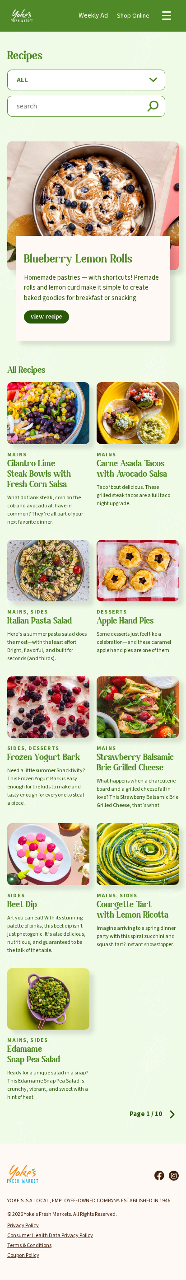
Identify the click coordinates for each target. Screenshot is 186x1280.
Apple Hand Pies (125, 621)
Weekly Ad (93, 15)
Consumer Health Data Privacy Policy (50, 1235)
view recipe (46, 317)
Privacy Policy (23, 1225)
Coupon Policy (23, 1255)
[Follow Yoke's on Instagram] (174, 1176)
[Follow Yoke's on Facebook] (159, 1176)
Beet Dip (22, 905)
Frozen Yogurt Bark (43, 757)
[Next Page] (172, 1114)
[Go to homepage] (22, 15)
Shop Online (133, 15)
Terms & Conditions (29, 1245)
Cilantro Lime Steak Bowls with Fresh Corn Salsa (39, 474)
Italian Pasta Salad (39, 621)
